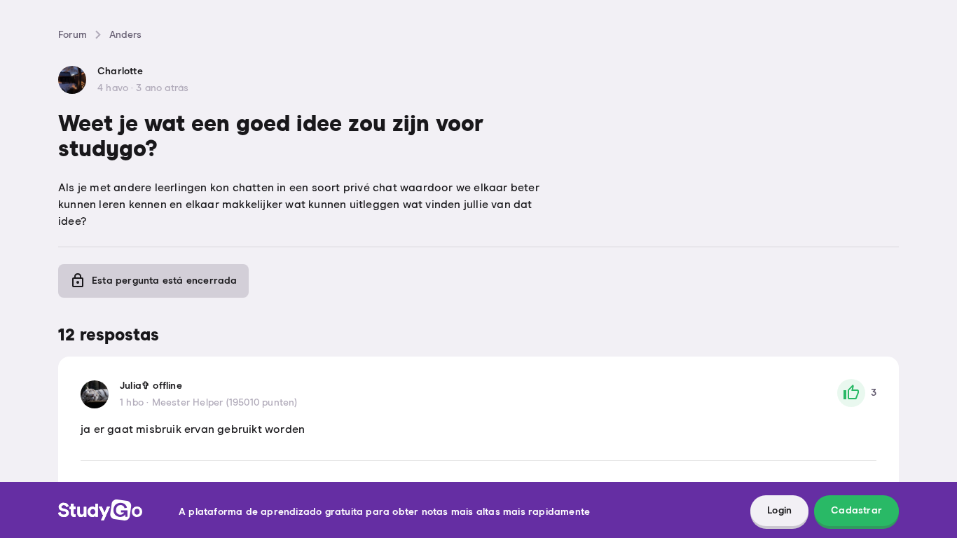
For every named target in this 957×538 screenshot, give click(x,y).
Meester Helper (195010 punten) (225, 403)
